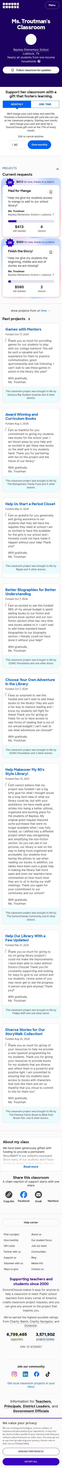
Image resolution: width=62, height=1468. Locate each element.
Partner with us (12, 1251)
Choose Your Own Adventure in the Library (30, 682)
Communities (38, 1251)
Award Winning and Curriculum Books (21, 416)
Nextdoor (53, 1201)
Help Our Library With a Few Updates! (25, 938)
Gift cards (9, 1245)
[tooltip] (39, 61)
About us (36, 1234)
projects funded (45, 1336)
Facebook (24, 1201)
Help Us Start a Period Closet (30, 504)
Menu (52, 5)
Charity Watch (19, 1321)
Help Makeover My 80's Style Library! (24, 771)
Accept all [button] (31, 1461)
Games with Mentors (23, 329)
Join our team (39, 1245)
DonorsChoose (11, 5)
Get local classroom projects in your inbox (31, 1384)
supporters (17, 1336)
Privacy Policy (22, 1443)
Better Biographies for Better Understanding (30, 592)
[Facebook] (37, 1374)
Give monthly (11, 1240)
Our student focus (41, 1240)
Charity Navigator (41, 1321)
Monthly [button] (17, 104)
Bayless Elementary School (31, 49)
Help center (31, 1222)
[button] (31, 70)
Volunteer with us (13, 1263)
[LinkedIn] (25, 1374)
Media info (37, 1263)
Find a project (11, 1234)
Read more (31, 1166)
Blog (33, 1257)
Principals (12, 1406)
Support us (10, 1257)
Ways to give (11, 1269)
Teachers (43, 1401)
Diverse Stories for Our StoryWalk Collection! (25, 1032)
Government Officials (31, 1411)
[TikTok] (48, 1374)
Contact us (37, 1269)
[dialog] (31, 1443)
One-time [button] (45, 104)
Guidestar (30, 1325)
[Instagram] (14, 1374)
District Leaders (36, 1406)
